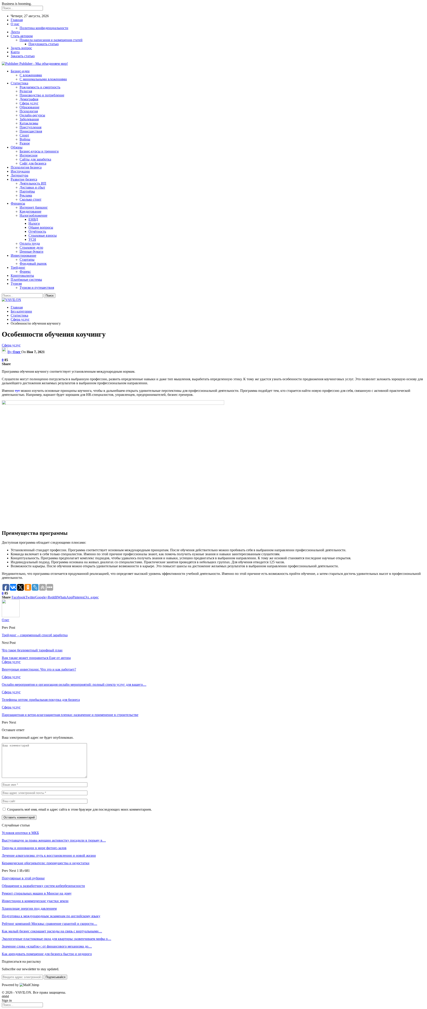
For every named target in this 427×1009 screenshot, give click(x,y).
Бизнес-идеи (20, 71)
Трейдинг (18, 267)
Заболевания (29, 119)
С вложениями (31, 75)
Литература (19, 175)
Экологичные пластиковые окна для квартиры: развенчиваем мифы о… (56, 939)
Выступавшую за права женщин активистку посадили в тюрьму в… (54, 840)
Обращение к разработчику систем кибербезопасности (43, 886)
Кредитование (30, 211)
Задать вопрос (21, 48)
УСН (32, 239)
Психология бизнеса (26, 167)
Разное (25, 143)
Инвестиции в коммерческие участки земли (35, 901)
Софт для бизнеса (33, 163)
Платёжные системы (26, 279)
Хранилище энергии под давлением (29, 908)
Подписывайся (55, 977)
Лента (15, 32)
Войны (25, 139)
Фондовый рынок (33, 263)
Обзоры (16, 147)
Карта (15, 52)
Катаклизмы (29, 123)
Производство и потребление (42, 95)
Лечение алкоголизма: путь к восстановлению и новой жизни (49, 855)
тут (17, 391)
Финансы (18, 203)
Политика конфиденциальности (44, 28)
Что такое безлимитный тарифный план (32, 650)
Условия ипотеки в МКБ (20, 833)
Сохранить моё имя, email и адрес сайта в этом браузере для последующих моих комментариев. (79, 809)
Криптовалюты (22, 275)
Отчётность (37, 231)
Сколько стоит (30, 199)
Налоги (34, 223)
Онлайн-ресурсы (32, 115)
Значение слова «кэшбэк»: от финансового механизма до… (47, 946)
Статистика (19, 83)
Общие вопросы (40, 227)
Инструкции (20, 171)
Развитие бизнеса (24, 179)
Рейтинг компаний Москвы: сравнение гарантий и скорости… (49, 924)
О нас (15, 24)
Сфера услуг (29, 103)
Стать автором (22, 36)
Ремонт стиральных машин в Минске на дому (37, 893)
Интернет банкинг (34, 207)
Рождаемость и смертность (40, 87)
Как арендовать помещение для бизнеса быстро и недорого (47, 954)
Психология (29, 111)
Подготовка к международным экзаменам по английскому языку (51, 916)
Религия (26, 91)
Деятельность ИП (33, 183)
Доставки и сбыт (32, 187)
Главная (17, 20)
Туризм (16, 283)
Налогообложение (33, 215)
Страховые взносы (42, 235)
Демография (29, 99)
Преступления (30, 127)
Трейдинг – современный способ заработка (35, 635)
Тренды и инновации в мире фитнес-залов (34, 848)
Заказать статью (23, 56)
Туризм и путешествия (37, 287)
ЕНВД (33, 219)
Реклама (26, 195)
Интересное (29, 155)
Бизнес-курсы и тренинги (39, 151)
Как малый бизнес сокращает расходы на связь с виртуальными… (52, 931)
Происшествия (31, 131)
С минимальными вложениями (43, 79)
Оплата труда (30, 243)
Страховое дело (31, 247)
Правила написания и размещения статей (51, 40)
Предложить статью (43, 44)
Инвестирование (23, 255)
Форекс (25, 271)
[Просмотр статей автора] (11, 616)
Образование (29, 107)
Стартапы (27, 259)
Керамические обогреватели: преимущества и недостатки (45, 863)
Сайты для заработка (35, 159)
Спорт (24, 135)
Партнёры (27, 191)
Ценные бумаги (31, 251)
